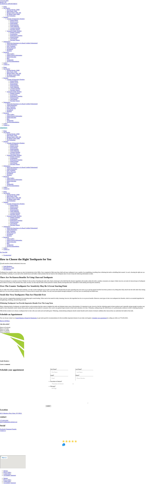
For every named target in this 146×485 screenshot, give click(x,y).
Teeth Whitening (14, 26)
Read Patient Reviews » (73, 453)
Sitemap (5, 471)
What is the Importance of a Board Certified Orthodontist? (22, 43)
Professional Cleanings (16, 35)
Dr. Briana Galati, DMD (13, 14)
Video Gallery (10, 54)
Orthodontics (6, 41)
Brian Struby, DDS (12, 11)
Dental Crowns (14, 22)
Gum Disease (13, 38)
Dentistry (5, 17)
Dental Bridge (14, 23)
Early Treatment (11, 46)
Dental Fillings (14, 20)
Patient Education (11, 57)
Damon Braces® (11, 47)
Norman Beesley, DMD (13, 9)
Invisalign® (10, 49)
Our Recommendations (13, 61)
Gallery (5, 63)
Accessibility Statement (9, 475)
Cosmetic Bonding (15, 28)
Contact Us (6, 64)
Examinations (13, 34)
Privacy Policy (7, 472)
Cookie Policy (7, 474)
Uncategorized (7, 255)
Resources (6, 52)
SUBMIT (48, 406)
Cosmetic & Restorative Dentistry (16, 19)
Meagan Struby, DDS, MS (14, 12)
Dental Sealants (14, 37)
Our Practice (6, 8)
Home (5, 6)
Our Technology (11, 15)
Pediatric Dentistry (15, 32)
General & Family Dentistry (14, 31)
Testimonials (10, 60)
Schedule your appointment (99, 318)
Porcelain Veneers (15, 29)
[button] (73, 327)
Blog (8, 58)
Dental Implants (14, 25)
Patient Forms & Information (14, 55)
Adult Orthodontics (12, 44)
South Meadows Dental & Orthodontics (26, 318)
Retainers (9, 50)
